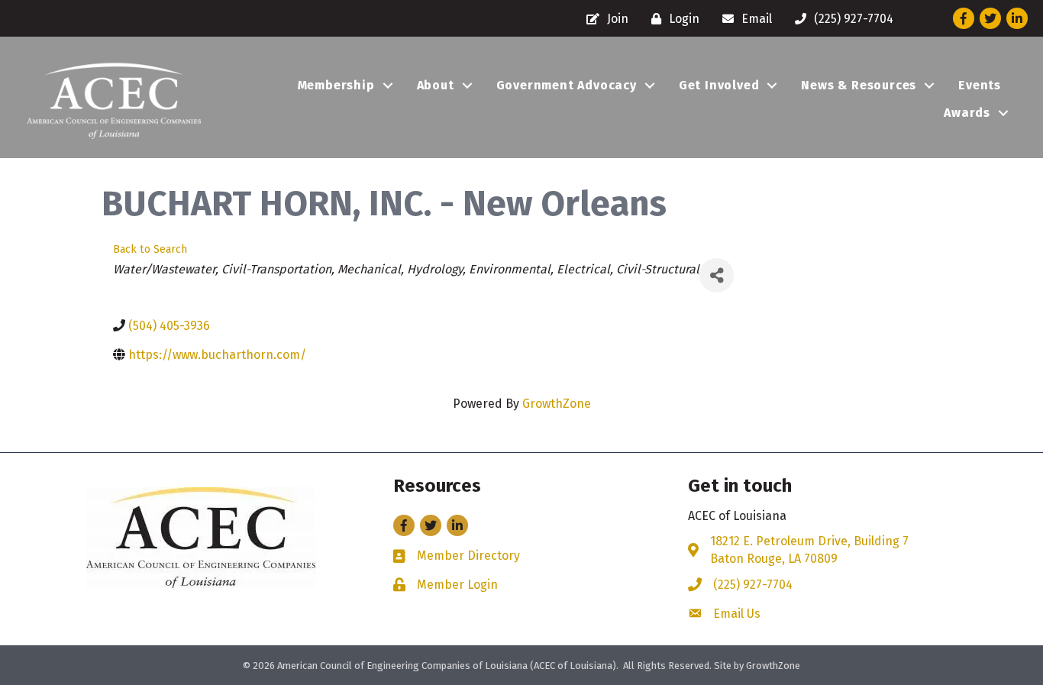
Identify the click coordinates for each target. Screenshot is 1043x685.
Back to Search (150, 249)
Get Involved (719, 85)
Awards (967, 112)
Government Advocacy (566, 85)
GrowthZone (556, 403)
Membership (336, 85)
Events (979, 85)
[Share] (716, 275)
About (435, 85)
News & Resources (858, 85)
